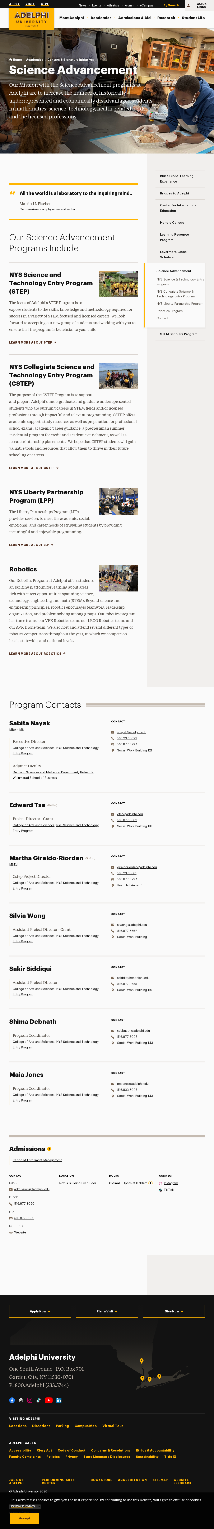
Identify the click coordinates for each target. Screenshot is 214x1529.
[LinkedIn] (58, 1400)
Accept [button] (24, 1518)
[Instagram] (29, 1400)
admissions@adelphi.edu (32, 1189)
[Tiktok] (38, 1400)
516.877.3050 (24, 1203)
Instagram (171, 1183)
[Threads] (21, 1400)
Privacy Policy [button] (23, 1506)
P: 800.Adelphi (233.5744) (39, 1385)
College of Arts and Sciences (33, 748)
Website (20, 1232)
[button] (172, 5)
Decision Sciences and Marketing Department (45, 772)
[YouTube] (49, 1400)
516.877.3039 (24, 1218)
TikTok (169, 1189)
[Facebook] (12, 1400)
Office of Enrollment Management (37, 1160)
